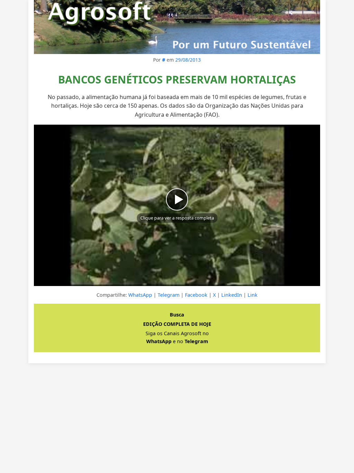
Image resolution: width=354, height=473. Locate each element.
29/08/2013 (188, 59)
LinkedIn (231, 295)
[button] (177, 205)
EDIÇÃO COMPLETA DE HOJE (177, 324)
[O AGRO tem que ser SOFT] (177, 27)
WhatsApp (140, 295)
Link (253, 295)
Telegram (168, 295)
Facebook (196, 295)
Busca (177, 314)
